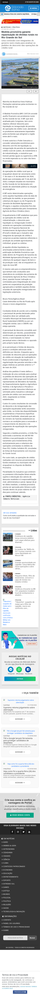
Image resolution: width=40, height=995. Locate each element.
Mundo (6, 894)
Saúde (6, 908)
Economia (7, 870)
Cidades (6, 856)
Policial (7, 898)
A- (29, 91)
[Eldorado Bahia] (13, 8)
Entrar (5, 2)
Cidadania (7, 852)
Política (7, 901)
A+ (36, 91)
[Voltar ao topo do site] (37, 547)
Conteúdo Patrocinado (14, 866)
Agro (5, 842)
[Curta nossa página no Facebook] (12, 832)
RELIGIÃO (7, 905)
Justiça (6, 891)
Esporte (7, 880)
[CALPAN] (20, 21)
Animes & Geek (9, 846)
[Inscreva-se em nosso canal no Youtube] (29, 832)
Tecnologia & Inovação (14, 911)
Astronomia (8, 849)
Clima (5, 863)
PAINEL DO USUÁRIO (11, 923)
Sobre (6, 930)
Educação (7, 873)
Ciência (6, 859)
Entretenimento (10, 877)
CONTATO (7, 920)
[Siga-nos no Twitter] (23, 832)
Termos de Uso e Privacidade (16, 927)
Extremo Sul (9, 884)
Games (6, 887)
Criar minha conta (20, 815)
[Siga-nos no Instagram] (18, 832)
